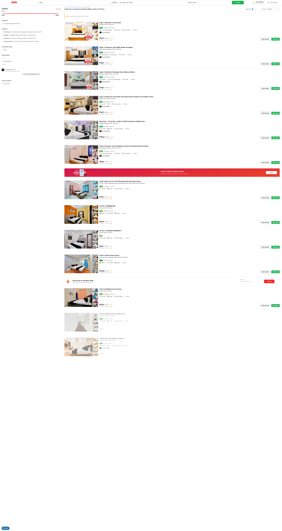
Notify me (269, 281)
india (65, 7)
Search (238, 2)
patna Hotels (70, 7)
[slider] (2, 13)
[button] (58, 9)
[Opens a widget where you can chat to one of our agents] (5, 528)
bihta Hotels (77, 7)
